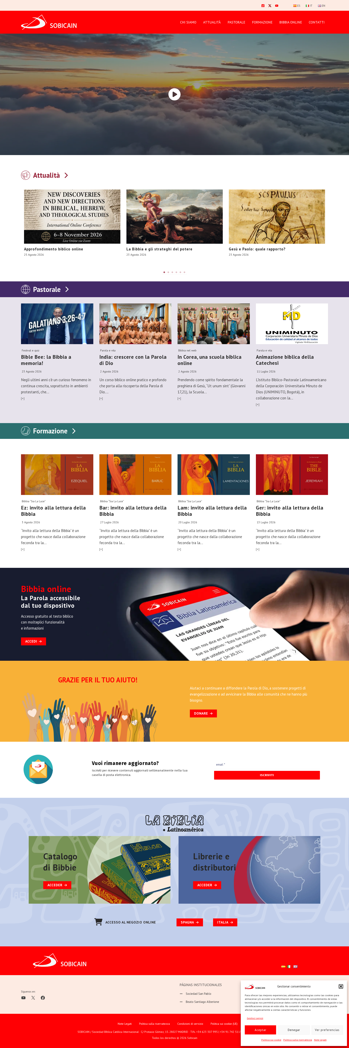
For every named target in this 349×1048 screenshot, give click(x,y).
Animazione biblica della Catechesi (285, 359)
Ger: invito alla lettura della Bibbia (289, 510)
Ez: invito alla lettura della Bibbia (53, 510)
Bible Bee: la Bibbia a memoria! (46, 359)
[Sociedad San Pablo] (195, 994)
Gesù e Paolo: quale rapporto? (257, 249)
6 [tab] (185, 272)
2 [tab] (168, 272)
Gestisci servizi (255, 1018)
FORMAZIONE (262, 22)
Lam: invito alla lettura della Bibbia (212, 510)
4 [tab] (176, 272)
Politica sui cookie (271, 1039)
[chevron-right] (66, 174)
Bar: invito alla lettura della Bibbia (133, 510)
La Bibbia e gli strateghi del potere (159, 249)
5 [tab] (181, 272)
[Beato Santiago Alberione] (199, 1002)
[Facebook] (263, 5)
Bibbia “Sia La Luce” (34, 501)
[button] (341, 986)
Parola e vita (108, 350)
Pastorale (47, 289)
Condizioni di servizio (190, 1024)
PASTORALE (236, 22)
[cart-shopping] (98, 922)
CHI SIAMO (188, 22)
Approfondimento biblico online (53, 249)
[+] (23, 398)
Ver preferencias (327, 1030)
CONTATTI (317, 22)
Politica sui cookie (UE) (224, 1024)
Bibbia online (290, 22)
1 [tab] (164, 272)
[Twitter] (269, 5)
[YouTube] (276, 5)
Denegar (294, 1030)
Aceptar (260, 1030)
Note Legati (320, 1039)
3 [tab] (172, 272)
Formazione (50, 430)
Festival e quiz (30, 350)
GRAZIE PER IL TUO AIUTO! (98, 679)
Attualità (212, 22)
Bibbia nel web (187, 350)
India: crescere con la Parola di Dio (133, 359)
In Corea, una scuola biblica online (210, 359)
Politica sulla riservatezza (297, 1039)
